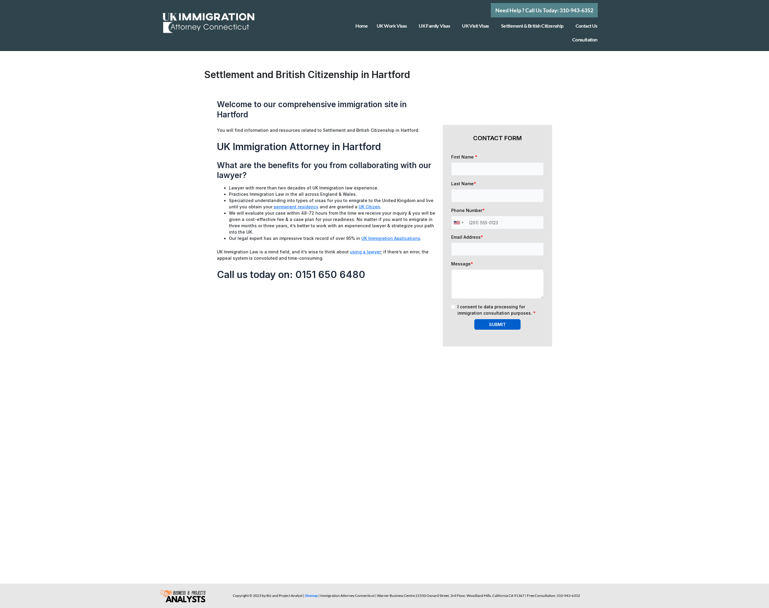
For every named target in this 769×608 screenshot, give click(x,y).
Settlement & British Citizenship (532, 26)
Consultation (584, 39)
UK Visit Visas (475, 26)
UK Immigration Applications (390, 238)
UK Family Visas (434, 26)
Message (462, 263)
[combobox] (458, 222)
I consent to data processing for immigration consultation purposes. (496, 310)
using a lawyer (365, 251)
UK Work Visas (392, 26)
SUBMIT (497, 324)
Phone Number (468, 210)
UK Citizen (369, 206)
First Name (464, 156)
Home (361, 26)
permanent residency (296, 206)
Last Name (463, 183)
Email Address (467, 237)
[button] (544, 10)
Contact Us (586, 26)
